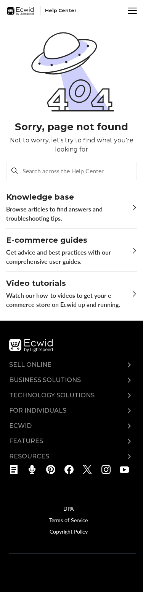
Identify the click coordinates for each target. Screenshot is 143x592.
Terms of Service (68, 520)
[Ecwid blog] (16, 469)
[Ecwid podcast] (34, 469)
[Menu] (132, 10)
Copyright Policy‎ (69, 531)
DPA (68, 508)
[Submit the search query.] (14, 171)
